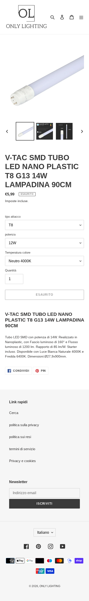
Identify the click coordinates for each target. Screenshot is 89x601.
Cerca (13, 413)
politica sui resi (20, 437)
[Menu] (81, 17)
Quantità (10, 270)
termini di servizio (22, 449)
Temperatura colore (17, 252)
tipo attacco (13, 216)
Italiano (43, 532)
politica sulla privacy (24, 425)
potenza (10, 234)
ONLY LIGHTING (49, 586)
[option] (25, 131)
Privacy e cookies (22, 461)
